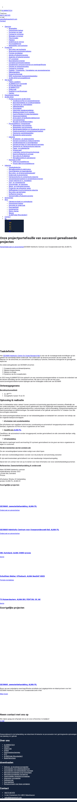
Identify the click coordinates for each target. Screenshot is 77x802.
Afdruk (6, 751)
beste (2, 557)
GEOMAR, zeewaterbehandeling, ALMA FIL (18, 506)
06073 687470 (5, 15)
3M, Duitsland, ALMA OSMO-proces (15, 553)
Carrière (6, 747)
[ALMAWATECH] (6, 11)
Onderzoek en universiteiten (14, 247)
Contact (3, 21)
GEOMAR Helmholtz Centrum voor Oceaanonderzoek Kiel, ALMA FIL (29, 530)
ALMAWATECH (9, 745)
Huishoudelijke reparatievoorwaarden (17, 776)
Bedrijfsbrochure (10, 758)
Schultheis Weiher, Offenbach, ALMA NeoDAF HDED (22, 576)
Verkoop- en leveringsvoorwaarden (16, 767)
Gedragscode (8, 780)
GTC (5, 754)
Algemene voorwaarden (12, 778)
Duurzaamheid (9, 782)
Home (2, 247)
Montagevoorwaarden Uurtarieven (16, 774)
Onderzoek (8, 749)
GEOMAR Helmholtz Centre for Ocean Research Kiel (21, 356)
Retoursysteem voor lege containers (17, 784)
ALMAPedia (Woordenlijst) (13, 756)
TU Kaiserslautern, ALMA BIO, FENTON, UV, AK (20, 599)
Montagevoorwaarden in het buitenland (17, 773)
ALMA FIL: (17, 430)
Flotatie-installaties (7, 580)
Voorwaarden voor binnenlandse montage (18, 771)
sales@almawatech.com (8, 19)
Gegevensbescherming (12, 752)
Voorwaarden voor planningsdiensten (17, 769)
